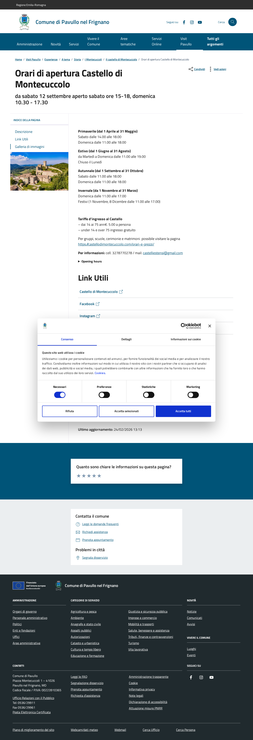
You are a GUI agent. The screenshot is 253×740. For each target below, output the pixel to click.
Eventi (191, 655)
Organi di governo (25, 611)
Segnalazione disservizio (87, 683)
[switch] (104, 395)
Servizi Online (157, 41)
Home (18, 59)
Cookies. (100, 373)
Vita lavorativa (138, 649)
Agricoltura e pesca (83, 611)
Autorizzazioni (80, 636)
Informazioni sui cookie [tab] (186, 339)
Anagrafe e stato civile (86, 624)
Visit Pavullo (186, 41)
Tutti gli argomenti (215, 41)
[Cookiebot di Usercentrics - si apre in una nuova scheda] (183, 326)
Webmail (120, 729)
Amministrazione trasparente (148, 676)
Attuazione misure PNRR (145, 708)
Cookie (133, 683)
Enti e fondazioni (24, 630)
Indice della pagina (26, 120)
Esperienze (51, 59)
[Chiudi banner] (209, 325)
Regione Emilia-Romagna (31, 5)
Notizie (191, 611)
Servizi (74, 44)
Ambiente (77, 617)
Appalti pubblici (81, 630)
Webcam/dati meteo (84, 729)
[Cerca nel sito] (232, 22)
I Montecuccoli (93, 59)
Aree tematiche (128, 41)
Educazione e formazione (87, 655)
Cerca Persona (185, 729)
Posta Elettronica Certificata (32, 712)
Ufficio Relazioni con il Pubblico (33, 698)
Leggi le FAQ (79, 676)
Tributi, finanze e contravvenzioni (150, 636)
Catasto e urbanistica (85, 643)
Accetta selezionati (126, 411)
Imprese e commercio (142, 617)
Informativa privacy (142, 689)
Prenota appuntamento (86, 689)
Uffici (16, 636)
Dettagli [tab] (126, 339)
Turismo (133, 643)
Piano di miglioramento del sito (33, 729)
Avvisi (191, 624)
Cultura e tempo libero (86, 649)
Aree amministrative (26, 643)
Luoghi (191, 648)
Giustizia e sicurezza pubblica (147, 611)
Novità (56, 44)
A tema (66, 59)
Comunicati (194, 617)
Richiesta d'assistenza (85, 695)
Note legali (136, 695)
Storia (77, 59)
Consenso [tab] (67, 339)
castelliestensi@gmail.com (163, 253)
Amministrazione (29, 44)
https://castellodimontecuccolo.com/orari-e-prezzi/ (116, 244)
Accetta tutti (183, 411)
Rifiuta (69, 411)
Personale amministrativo (30, 617)
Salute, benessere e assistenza (148, 630)
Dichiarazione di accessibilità (148, 702)
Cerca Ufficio (151, 729)
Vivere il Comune (93, 41)
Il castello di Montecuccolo (121, 59)
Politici (17, 624)
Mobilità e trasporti (141, 624)
